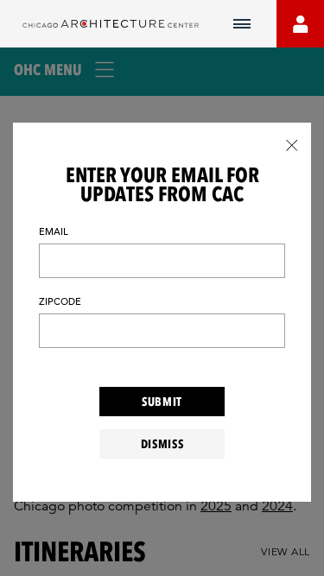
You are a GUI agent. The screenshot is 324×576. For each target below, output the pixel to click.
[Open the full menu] (242, 24)
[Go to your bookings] (300, 23)
